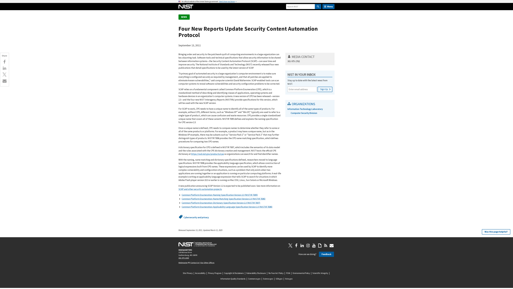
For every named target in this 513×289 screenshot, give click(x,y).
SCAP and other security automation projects (200, 189)
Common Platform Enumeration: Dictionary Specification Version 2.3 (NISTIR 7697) (221, 202)
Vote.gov (289, 278)
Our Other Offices (207, 262)
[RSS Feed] (326, 245)
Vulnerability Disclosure (256, 273)
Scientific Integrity (320, 273)
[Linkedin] (4, 68)
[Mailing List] (332, 245)
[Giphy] (320, 245)
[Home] (185, 6)
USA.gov (279, 278)
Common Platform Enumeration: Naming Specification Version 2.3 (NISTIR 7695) (220, 194)
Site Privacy (188, 273)
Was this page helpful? (496, 231)
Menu (330, 6)
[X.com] (4, 74)
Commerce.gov (254, 278)
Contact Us (195, 262)
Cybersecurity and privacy (196, 217)
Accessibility (200, 273)
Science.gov (268, 278)
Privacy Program (214, 273)
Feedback (326, 254)
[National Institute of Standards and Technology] (197, 244)
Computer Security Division (304, 113)
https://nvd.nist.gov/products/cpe (207, 154)
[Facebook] (4, 61)
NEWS (184, 17)
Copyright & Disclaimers (234, 273)
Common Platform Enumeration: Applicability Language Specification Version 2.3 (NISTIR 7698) (227, 206)
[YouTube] (314, 245)
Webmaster (183, 262)
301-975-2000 (183, 258)
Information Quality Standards (233, 278)
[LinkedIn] (302, 245)
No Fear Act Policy (275, 273)
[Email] (4, 81)
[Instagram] (308, 245)
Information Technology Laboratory (305, 109)
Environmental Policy (301, 273)
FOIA (288, 273)
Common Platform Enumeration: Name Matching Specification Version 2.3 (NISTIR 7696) (223, 198)
